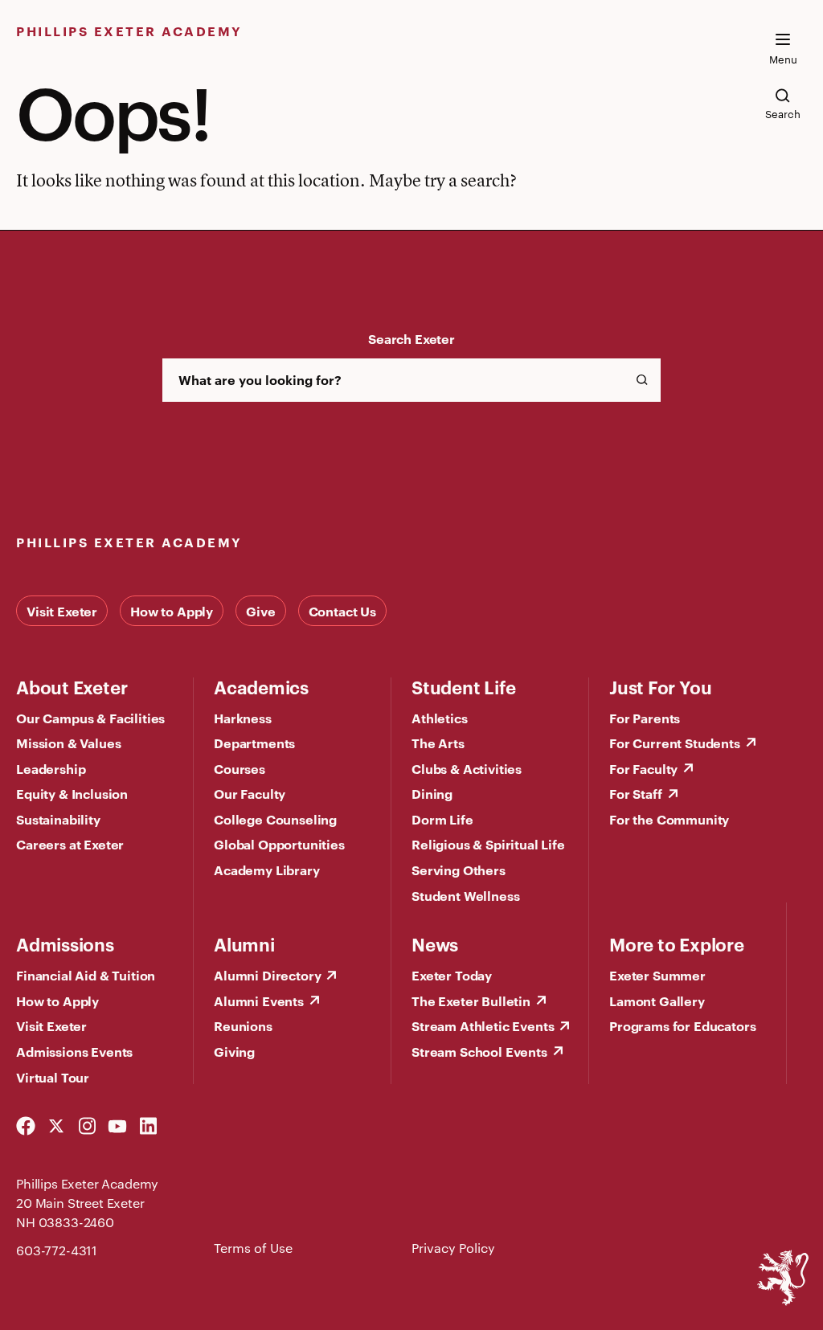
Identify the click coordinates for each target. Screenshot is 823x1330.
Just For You (660, 686)
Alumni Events (259, 1000)
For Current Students (674, 742)
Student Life (463, 686)
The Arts (438, 742)
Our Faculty (249, 793)
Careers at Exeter (70, 844)
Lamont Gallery (657, 1000)
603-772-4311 (56, 1250)
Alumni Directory (267, 975)
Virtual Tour (52, 1077)
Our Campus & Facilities (90, 717)
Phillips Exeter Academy (129, 30)
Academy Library (267, 869)
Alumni (244, 943)
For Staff (635, 793)
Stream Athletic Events (483, 1025)
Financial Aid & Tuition (85, 975)
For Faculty (643, 768)
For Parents (644, 717)
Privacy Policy (453, 1247)
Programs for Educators (682, 1025)
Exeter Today (452, 975)
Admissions (65, 943)
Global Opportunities (279, 844)
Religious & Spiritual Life (488, 844)
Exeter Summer (657, 975)
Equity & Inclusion (72, 793)
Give (260, 611)
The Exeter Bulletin (471, 1000)
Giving (234, 1051)
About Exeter (71, 686)
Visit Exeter (62, 611)
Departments (254, 742)
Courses (239, 768)
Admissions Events (74, 1051)
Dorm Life (442, 819)
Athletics (440, 717)
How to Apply (171, 611)
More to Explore (676, 943)
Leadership (50, 768)
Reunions (243, 1025)
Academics (261, 686)
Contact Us (342, 611)
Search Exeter (411, 338)
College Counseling (275, 819)
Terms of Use (253, 1247)
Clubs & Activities (467, 768)
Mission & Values (68, 742)
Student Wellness (465, 895)
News (435, 943)
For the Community (669, 819)
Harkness (243, 717)
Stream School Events (479, 1051)
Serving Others (459, 869)
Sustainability (58, 819)
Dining (432, 793)
